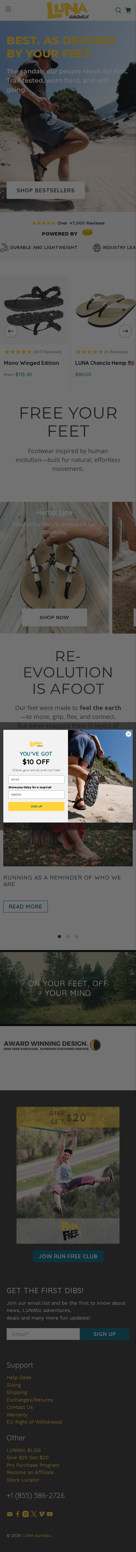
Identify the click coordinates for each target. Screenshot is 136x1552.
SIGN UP (36, 806)
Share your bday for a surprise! (30, 787)
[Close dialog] (128, 734)
